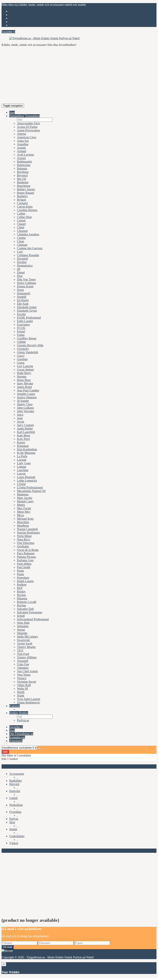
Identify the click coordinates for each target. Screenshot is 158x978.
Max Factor (24, 508)
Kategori (14, 706)
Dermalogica (25, 265)
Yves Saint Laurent (28, 699)
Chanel (21, 224)
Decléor (22, 262)
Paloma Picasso (26, 556)
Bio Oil (21, 178)
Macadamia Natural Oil (31, 491)
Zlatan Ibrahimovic (28, 702)
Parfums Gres (25, 560)
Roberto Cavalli (26, 602)
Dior (20, 276)
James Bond (24, 387)
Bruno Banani (25, 192)
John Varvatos (25, 411)
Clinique (22, 244)
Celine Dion (24, 217)
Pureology (23, 577)
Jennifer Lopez (26, 393)
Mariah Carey (25, 501)
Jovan (20, 421)
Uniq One (23, 664)
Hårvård (14, 784)
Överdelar (15, 811)
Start (12, 14)
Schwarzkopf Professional (33, 619)
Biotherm (22, 182)
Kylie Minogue (26, 452)
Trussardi (22, 660)
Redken (21, 584)
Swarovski (23, 640)
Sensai (21, 629)
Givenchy (23, 348)
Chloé (20, 227)
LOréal (21, 484)
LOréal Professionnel (30, 487)
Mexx (20, 515)
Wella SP (22, 688)
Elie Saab (23, 303)
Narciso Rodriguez (28, 532)
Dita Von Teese (26, 279)
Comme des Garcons (29, 248)
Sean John (23, 622)
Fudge (21, 335)
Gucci (20, 355)
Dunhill (21, 296)
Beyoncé (22, 175)
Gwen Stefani (25, 369)
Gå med (7, 947)
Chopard (22, 231)
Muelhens (23, 525)
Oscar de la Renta (28, 550)
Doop (20, 289)
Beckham (23, 172)
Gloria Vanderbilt (27, 352)
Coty (20, 251)
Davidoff (22, 258)
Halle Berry (24, 373)
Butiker (14, 712)
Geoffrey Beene (26, 338)
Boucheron (23, 185)
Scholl (21, 615)
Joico (20, 414)
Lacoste (21, 459)
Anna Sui (23, 140)
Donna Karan (25, 286)
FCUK (21, 328)
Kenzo (21, 442)
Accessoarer (16, 773)
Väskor (13, 843)
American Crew (26, 137)
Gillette (21, 341)
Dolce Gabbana (26, 283)
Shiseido (22, 633)
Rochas (21, 605)
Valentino (23, 667)
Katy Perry (23, 439)
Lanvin (21, 473)
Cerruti (21, 220)
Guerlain (22, 359)
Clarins (21, 237)
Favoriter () (16, 11)
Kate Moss (23, 435)
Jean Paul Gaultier (28, 390)
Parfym (13, 818)
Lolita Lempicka (27, 480)
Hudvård (14, 791)
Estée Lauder (25, 321)
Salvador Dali (25, 608)
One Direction (25, 543)
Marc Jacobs (24, 497)
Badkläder (15, 780)
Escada (21, 314)
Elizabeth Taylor (27, 310)
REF (20, 588)
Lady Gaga (24, 463)
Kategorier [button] (10, 766)
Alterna (21, 133)
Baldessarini (24, 161)
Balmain (22, 168)
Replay (21, 591)
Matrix (21, 504)
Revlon (21, 595)
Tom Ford (23, 654)
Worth (20, 692)
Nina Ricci (23, 539)
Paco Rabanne (25, 553)
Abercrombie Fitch (28, 123)
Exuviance (23, 324)
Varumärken (17, 116)
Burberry (22, 196)
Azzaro (21, 158)
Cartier (21, 213)
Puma (20, 574)
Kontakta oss (17, 21)
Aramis (21, 147)
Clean (20, 241)
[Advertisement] (79, 77)
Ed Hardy (23, 300)
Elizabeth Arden (27, 307)
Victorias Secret (26, 681)
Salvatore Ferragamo (29, 612)
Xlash (20, 695)
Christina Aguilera (28, 234)
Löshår (13, 798)
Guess (20, 362)
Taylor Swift (24, 643)
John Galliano (25, 407)
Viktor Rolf (24, 685)
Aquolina (22, 144)
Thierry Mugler (26, 647)
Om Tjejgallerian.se (21, 18)
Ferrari (21, 331)
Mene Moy (23, 511)
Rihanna (22, 598)
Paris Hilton (24, 563)
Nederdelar (16, 805)
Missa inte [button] (9, 851)
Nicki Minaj (24, 536)
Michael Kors (25, 518)
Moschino (23, 522)
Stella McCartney (27, 636)
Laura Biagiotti (26, 477)
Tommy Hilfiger (27, 657)
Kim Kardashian (27, 449)
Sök (5, 751)
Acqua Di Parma (27, 126)
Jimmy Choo (25, 404)
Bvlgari (21, 199)
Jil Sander (23, 400)
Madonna (23, 494)
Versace (21, 678)
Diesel (21, 272)
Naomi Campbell (27, 529)
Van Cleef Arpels (27, 671)
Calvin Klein (25, 206)
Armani (21, 151)
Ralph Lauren (25, 581)
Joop (20, 418)
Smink (13, 829)
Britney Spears (26, 189)
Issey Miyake (25, 383)
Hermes (21, 376)
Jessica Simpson (27, 397)
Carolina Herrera (27, 210)
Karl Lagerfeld (26, 432)
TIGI (20, 650)
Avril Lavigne (25, 154)
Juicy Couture (25, 425)
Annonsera (16, 25)
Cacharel (22, 203)
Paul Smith (23, 567)
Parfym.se (23, 720)
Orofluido (23, 546)
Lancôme (22, 470)
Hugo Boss (24, 380)
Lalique (21, 466)
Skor (12, 822)
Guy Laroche (25, 366)
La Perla (22, 456)
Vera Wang (23, 674)
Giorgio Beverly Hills (30, 345)
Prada (20, 570)
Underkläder (16, 836)
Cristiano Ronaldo (28, 255)
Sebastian (23, 626)
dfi (18, 269)
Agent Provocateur (28, 130)
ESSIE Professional (29, 317)
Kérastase (23, 445)
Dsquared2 (23, 293)
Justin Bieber (25, 428)
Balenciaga (23, 165)
